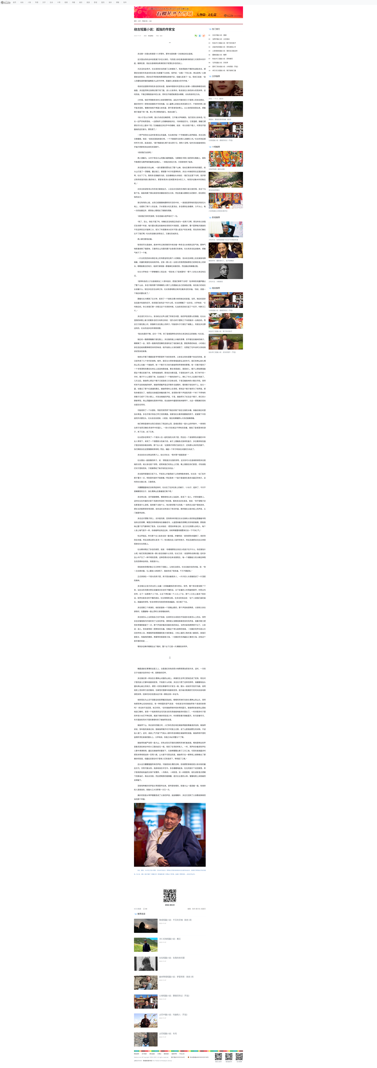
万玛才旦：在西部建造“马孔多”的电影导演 (223, 240)
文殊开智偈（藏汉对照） (217, 169)
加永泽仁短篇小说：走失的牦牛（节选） (223, 352)
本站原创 (150, 36)
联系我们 (166, 1054)
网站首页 (136, 1054)
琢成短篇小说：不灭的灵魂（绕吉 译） (176, 920)
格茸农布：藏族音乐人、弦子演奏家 (221, 261)
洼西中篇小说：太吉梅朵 (221, 39)
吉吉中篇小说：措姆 (219, 35)
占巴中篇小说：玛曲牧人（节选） (174, 1015)
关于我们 (144, 1054)
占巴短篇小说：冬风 (168, 1033)
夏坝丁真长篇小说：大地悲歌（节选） (225, 67)
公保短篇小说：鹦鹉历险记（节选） (175, 996)
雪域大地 (144, 21)
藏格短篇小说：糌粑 (219, 55)
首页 (135, 21)
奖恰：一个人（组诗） (216, 99)
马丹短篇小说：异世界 (220, 63)
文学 (139, 21)
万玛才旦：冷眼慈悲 (216, 282)
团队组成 (152, 1054)
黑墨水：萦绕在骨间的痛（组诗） (220, 119)
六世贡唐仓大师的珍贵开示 (218, 211)
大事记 (159, 1054)
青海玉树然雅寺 (214, 190)
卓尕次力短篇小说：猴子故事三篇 (224, 70)
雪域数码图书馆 (147, 1060)
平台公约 (181, 1054)
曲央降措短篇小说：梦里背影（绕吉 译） (177, 977)
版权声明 (174, 1054)
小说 (150, 21)
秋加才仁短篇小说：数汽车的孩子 (224, 43)
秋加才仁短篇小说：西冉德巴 (222, 59)
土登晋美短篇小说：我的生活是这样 (224, 51)
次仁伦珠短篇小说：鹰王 (170, 939)
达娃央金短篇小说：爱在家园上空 (224, 47)
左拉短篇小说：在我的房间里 (172, 958)
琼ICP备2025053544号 (178, 1057)
